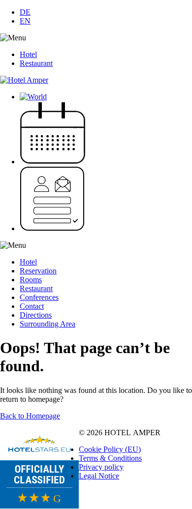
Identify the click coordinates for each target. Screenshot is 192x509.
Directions (36, 315)
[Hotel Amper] (24, 80)
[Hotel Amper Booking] (53, 161)
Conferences (39, 297)
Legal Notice (99, 476)
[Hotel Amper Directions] (33, 96)
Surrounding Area (47, 324)
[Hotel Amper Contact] (52, 228)
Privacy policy (101, 467)
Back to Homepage (30, 416)
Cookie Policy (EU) (110, 449)
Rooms (31, 279)
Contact (32, 306)
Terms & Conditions (110, 458)
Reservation (38, 271)
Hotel (28, 54)
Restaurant (36, 63)
